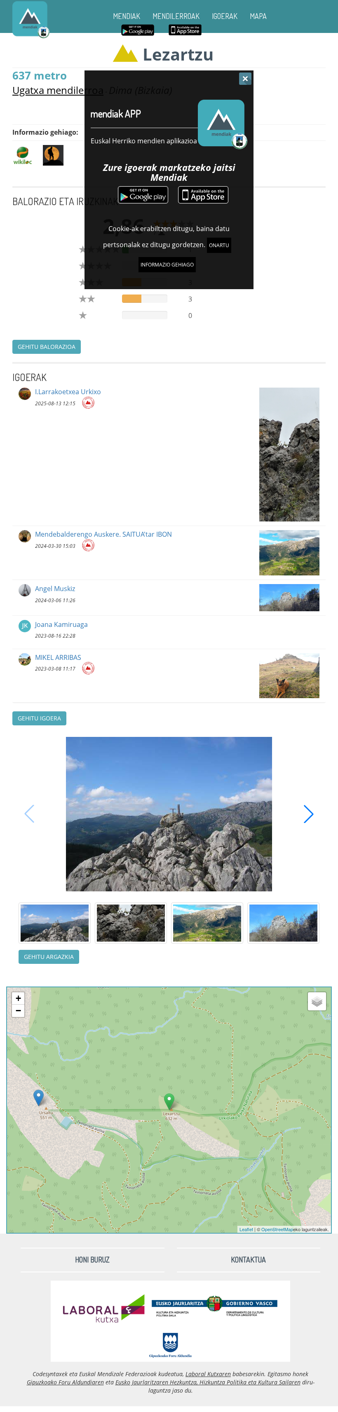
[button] (309, 814)
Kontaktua (248, 1259)
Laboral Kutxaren (208, 1374)
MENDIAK (126, 16)
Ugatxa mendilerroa (57, 90)
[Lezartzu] (169, 1101)
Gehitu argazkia (49, 957)
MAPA (258, 16)
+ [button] (18, 998)
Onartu (219, 245)
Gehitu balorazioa (46, 347)
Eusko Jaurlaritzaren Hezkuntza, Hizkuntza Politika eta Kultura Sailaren (207, 1382)
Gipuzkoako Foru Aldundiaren (65, 1382)
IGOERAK (224, 16)
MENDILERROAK (176, 16)
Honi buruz (92, 1259)
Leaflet (246, 1229)
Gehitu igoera (39, 718)
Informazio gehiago (167, 264)
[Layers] (317, 1001)
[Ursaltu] (38, 1097)
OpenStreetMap (277, 1229)
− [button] (18, 1010)
